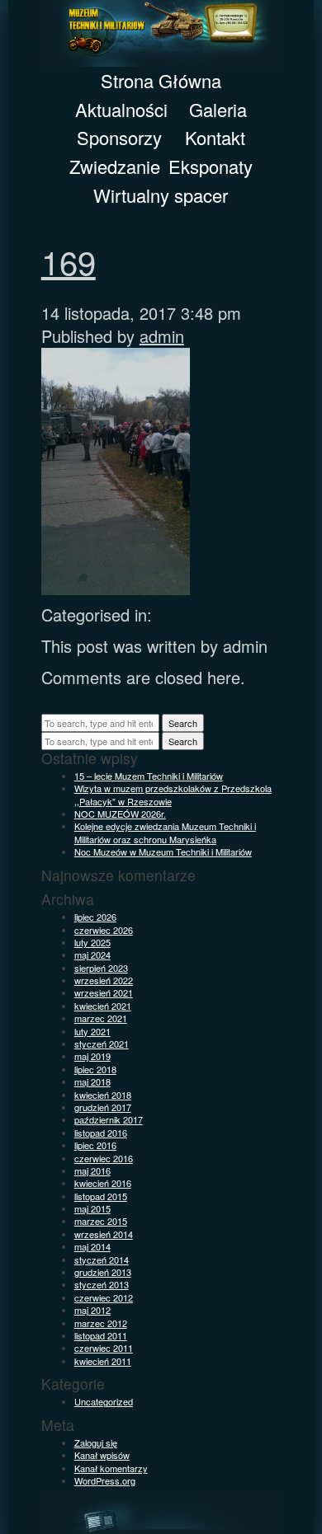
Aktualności (121, 109)
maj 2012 (92, 1309)
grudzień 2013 (102, 1271)
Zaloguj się (95, 1442)
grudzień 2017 (102, 1107)
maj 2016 (92, 1170)
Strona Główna (161, 80)
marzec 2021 (100, 1018)
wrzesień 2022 (103, 980)
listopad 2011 (100, 1335)
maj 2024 (92, 954)
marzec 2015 (100, 1220)
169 (68, 260)
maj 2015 (92, 1208)
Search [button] (182, 722)
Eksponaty (210, 166)
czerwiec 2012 (103, 1297)
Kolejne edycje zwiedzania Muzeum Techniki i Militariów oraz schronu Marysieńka (165, 832)
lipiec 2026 (95, 916)
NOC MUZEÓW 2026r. (120, 813)
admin (162, 336)
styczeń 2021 (101, 1043)
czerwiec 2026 (103, 929)
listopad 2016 (100, 1132)
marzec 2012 (100, 1323)
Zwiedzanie (114, 166)
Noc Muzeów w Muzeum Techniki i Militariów (163, 851)
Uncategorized (103, 1401)
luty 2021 (92, 1031)
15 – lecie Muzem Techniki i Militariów (148, 775)
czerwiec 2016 (103, 1158)
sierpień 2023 (101, 967)
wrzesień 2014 (103, 1234)
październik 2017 (108, 1119)
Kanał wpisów (102, 1454)
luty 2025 (92, 942)
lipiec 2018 (95, 1069)
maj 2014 (92, 1246)
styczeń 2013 (101, 1284)
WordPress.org (104, 1480)
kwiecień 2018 (102, 1094)
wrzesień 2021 (103, 992)
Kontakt (215, 137)
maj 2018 (92, 1081)
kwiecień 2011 (102, 1360)
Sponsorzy (119, 137)
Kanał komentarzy (111, 1468)
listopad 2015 (100, 1196)
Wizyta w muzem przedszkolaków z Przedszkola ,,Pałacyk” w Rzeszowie (173, 794)
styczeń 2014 (101, 1259)
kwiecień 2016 (102, 1182)
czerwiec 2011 (103, 1347)
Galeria (218, 109)
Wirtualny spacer (160, 195)
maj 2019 (92, 1056)
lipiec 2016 (95, 1145)
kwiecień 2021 (102, 1005)
